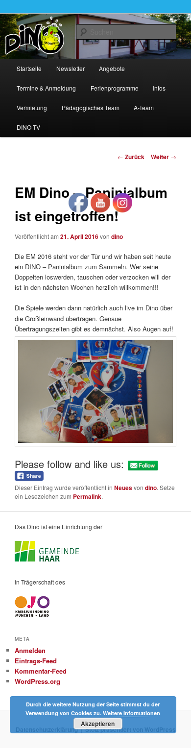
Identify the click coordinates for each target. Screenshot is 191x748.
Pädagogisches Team (90, 107)
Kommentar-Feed (41, 671)
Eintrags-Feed (36, 660)
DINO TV (28, 127)
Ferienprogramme (115, 88)
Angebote (112, 68)
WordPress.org (37, 681)
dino (117, 236)
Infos (159, 88)
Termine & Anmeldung (46, 88)
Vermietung (32, 107)
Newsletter (70, 68)
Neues (123, 487)
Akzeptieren (98, 723)
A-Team (144, 107)
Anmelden (30, 650)
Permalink (87, 496)
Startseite (29, 68)
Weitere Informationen (131, 713)
